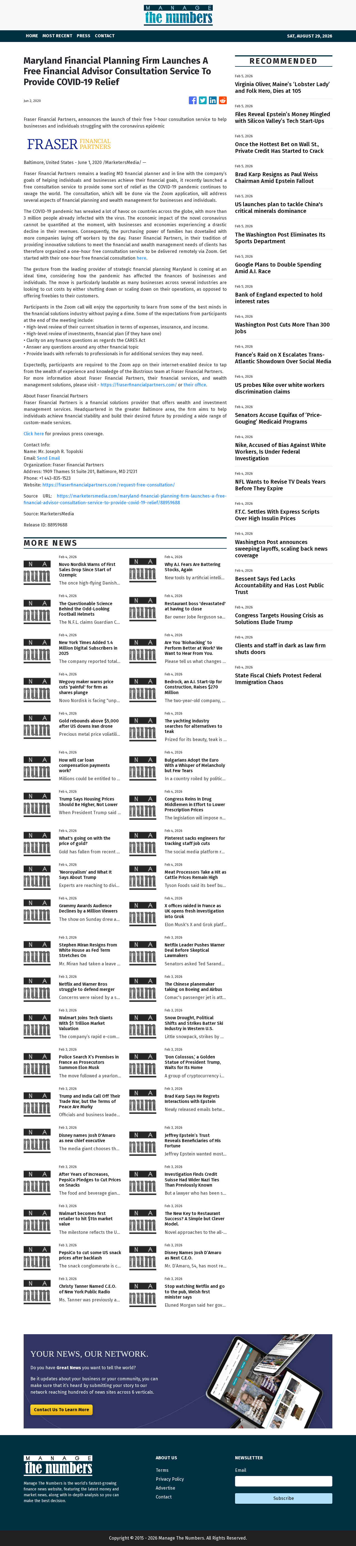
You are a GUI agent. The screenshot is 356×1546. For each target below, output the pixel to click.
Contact (164, 1497)
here (141, 258)
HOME (32, 35)
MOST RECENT (57, 35)
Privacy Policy (170, 1479)
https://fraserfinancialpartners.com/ (138, 384)
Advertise (165, 1488)
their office (195, 384)
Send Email (48, 458)
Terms (162, 1470)
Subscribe (283, 1498)
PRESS (83, 35)
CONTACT (105, 35)
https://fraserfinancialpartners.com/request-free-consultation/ (108, 485)
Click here (34, 433)
